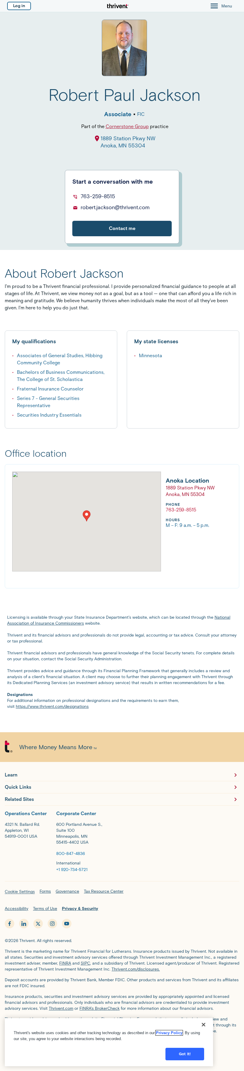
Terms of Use (45, 908)
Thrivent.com (61, 1008)
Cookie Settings (20, 891)
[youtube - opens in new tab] (66, 923)
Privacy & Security (80, 908)
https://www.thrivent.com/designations (52, 706)
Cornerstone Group (127, 126)
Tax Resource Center (103, 891)
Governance (67, 891)
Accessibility (16, 908)
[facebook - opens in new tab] (9, 923)
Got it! (185, 1054)
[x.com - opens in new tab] (38, 923)
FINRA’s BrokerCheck (99, 1008)
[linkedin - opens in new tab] (23, 923)
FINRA (65, 963)
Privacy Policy (169, 1033)
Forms (45, 891)
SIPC (85, 963)
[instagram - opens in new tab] (52, 923)
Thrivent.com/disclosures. (136, 969)
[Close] (203, 1024)
